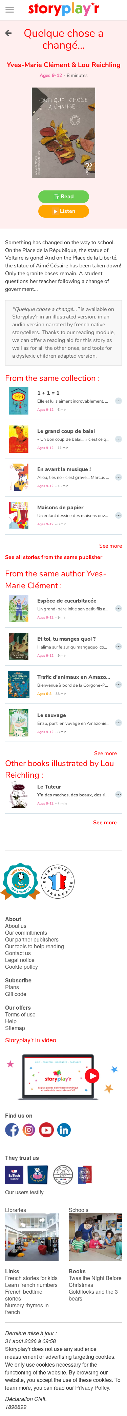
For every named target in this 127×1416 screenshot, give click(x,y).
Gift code (15, 994)
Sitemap (15, 1028)
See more (110, 546)
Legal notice (20, 960)
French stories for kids (31, 1278)
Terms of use (20, 1014)
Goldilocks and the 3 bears (93, 1295)
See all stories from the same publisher (53, 557)
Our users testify (24, 1192)
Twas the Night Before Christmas (95, 1281)
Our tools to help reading (34, 946)
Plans (12, 987)
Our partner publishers (32, 939)
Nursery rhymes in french (27, 1308)
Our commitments (26, 932)
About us (15, 926)
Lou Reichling (98, 64)
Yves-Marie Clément (39, 64)
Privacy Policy (92, 1387)
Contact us (18, 953)
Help (11, 1021)
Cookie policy (21, 966)
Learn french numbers (31, 1285)
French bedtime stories (23, 1295)
